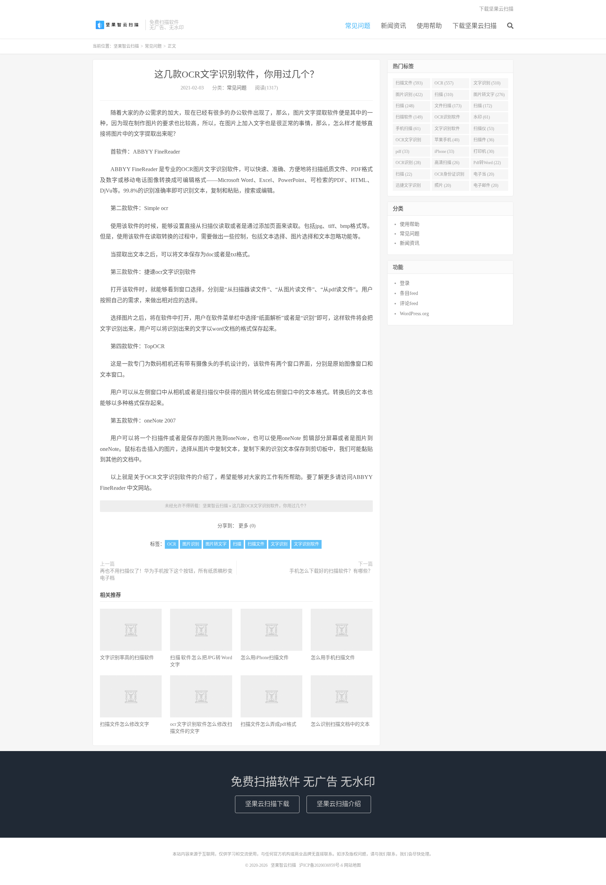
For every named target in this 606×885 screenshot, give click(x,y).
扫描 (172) (482, 105)
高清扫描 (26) (447, 162)
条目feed (409, 293)
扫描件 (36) (483, 139)
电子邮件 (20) (485, 185)
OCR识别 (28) (408, 162)
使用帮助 (429, 25)
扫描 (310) (444, 94)
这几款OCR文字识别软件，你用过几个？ (236, 74)
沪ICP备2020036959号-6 (321, 865)
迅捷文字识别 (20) (408, 187)
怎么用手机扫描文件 (333, 657)
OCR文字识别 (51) (408, 141)
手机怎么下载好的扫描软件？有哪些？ (331, 571)
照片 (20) (443, 185)
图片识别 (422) (409, 94)
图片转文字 (216, 544)
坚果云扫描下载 (267, 804)
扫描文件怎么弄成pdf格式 (268, 724)
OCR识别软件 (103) (447, 118)
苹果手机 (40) (447, 139)
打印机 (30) (483, 151)
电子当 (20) (483, 174)
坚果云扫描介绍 (339, 804)
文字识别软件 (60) (447, 130)
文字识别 (279, 544)
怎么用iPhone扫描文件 (265, 657)
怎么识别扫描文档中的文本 (340, 724)
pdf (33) (402, 151)
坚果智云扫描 (117, 25)
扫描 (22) (404, 174)
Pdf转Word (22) (487, 162)
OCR (171, 544)
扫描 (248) (405, 105)
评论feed (409, 303)
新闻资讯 (393, 25)
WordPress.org (414, 313)
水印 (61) (481, 117)
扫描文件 (256, 544)
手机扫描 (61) (408, 128)
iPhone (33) (444, 151)
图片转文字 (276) (489, 94)
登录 (405, 283)
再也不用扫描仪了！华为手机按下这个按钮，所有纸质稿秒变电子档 (166, 574)
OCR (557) (444, 83)
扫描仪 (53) (483, 128)
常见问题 (357, 25)
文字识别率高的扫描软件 (127, 657)
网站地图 (352, 865)
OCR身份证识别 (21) (449, 176)
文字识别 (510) (486, 83)
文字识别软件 (306, 544)
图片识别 (190, 544)
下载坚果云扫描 (474, 25)
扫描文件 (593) (409, 83)
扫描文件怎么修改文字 (124, 724)
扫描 (237, 544)
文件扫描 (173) (448, 105)
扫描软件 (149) (409, 117)
